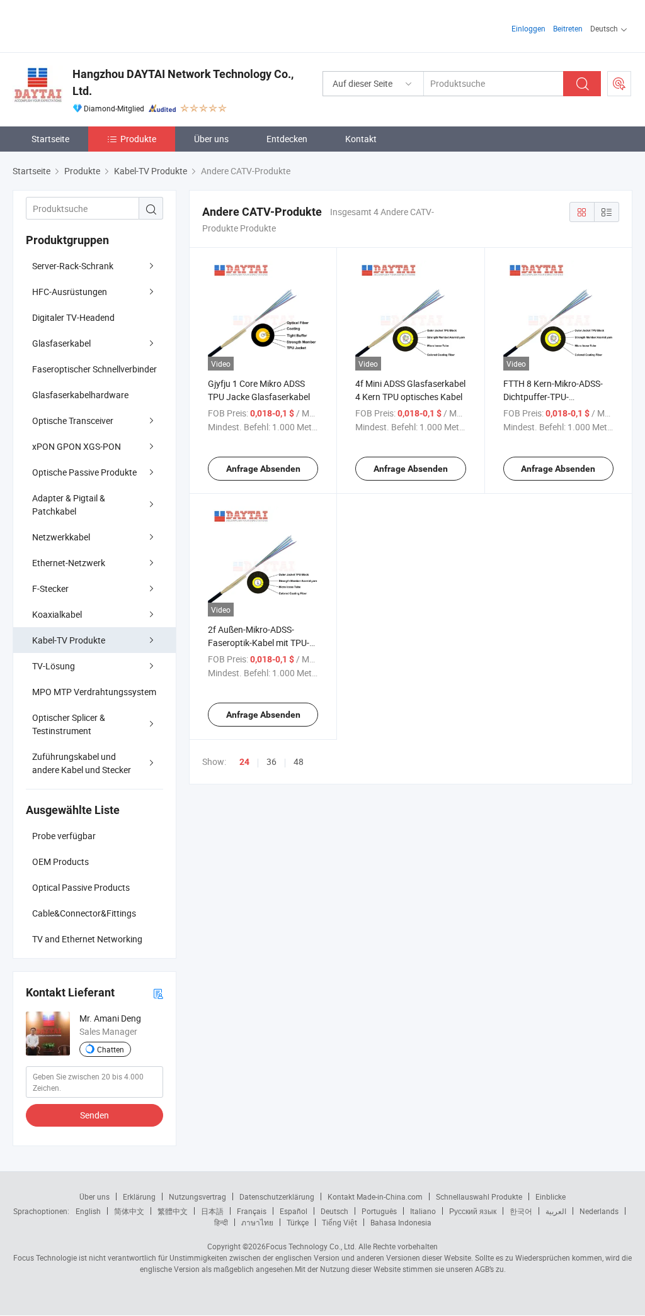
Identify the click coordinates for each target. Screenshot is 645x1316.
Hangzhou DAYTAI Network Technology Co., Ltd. (183, 82)
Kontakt (361, 139)
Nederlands (599, 1211)
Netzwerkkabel (61, 537)
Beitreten (568, 28)
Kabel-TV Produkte (68, 640)
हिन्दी (221, 1222)
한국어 (521, 1211)
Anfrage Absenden (263, 469)
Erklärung (139, 1196)
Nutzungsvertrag (197, 1196)
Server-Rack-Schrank (72, 266)
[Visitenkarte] (158, 992)
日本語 (212, 1211)
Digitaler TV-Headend (73, 317)
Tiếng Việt (339, 1222)
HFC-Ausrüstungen (69, 292)
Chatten (110, 1049)
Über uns (211, 139)
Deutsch (334, 1211)
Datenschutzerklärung (276, 1196)
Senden (94, 1115)
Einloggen (528, 28)
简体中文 (129, 1211)
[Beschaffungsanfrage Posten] (619, 83)
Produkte (138, 139)
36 (271, 761)
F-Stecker (50, 588)
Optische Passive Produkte (84, 472)
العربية (555, 1211)
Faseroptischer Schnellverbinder (94, 369)
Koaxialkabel (57, 614)
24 (244, 762)
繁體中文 (172, 1211)
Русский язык (472, 1211)
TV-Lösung (53, 666)
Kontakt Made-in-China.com (375, 1196)
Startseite (50, 139)
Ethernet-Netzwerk (68, 563)
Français (251, 1211)
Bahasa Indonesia (400, 1222)
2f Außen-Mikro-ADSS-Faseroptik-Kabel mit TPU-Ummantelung (258, 642)
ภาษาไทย (257, 1222)
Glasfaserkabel (61, 343)
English (88, 1211)
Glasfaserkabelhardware (80, 395)
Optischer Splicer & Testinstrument (68, 724)
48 (299, 761)
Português (379, 1211)
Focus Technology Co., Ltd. (311, 1246)
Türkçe (298, 1222)
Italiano (423, 1211)
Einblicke (550, 1196)
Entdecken (286, 139)
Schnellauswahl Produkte (479, 1196)
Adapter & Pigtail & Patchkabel (68, 504)
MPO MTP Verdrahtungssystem (94, 692)
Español (293, 1211)
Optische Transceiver (72, 421)
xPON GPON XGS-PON (76, 446)
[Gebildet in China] (93, 25)
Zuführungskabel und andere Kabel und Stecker (81, 763)
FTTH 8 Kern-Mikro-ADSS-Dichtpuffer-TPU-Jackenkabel (553, 396)
